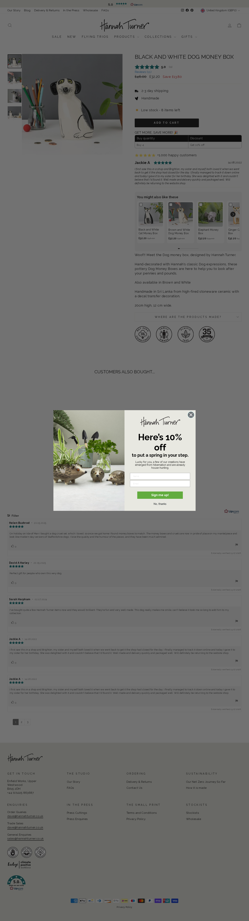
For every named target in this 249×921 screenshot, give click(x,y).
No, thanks (160, 503)
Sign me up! (160, 495)
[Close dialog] (191, 415)
